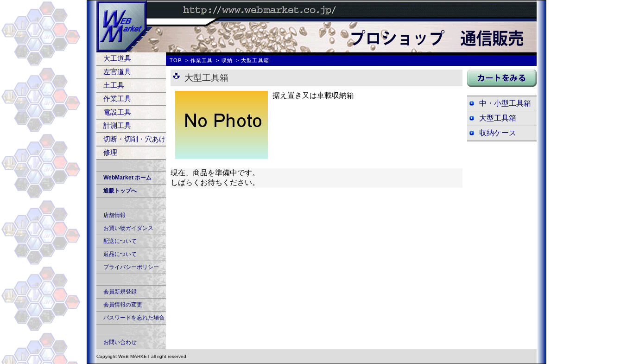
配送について (120, 241)
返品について (120, 254)
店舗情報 (114, 215)
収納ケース (497, 133)
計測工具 (117, 125)
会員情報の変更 (122, 304)
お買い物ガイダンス (128, 228)
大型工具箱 (497, 118)
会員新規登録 (120, 291)
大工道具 (117, 58)
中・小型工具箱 (505, 103)
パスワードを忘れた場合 (134, 317)
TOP (176, 60)
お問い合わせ (120, 342)
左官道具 (117, 72)
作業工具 (117, 98)
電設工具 (117, 112)
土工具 (113, 85)
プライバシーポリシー (131, 267)
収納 (227, 60)
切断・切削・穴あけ (134, 139)
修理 (110, 152)
